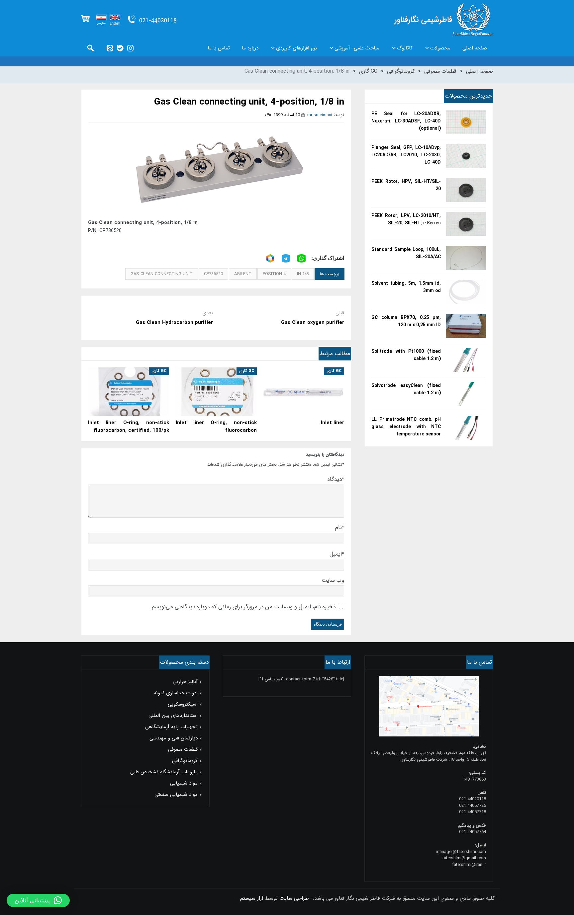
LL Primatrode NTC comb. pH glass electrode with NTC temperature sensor (406, 427)
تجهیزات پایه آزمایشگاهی (171, 727)
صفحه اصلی (474, 48)
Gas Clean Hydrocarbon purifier (174, 323)
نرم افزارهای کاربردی (296, 48)
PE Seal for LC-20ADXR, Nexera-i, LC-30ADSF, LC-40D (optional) (406, 121)
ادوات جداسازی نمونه (176, 693)
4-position (274, 273)
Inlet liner (332, 423)
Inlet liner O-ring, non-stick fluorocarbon (216, 426)
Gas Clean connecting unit (162, 273)
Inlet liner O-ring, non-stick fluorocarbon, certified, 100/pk (128, 426)
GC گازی (368, 71)
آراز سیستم (251, 898)
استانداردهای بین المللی (173, 716)
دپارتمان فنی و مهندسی (173, 738)
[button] (38, 900)
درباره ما (250, 48)
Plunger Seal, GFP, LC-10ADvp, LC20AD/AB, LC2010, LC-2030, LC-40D (406, 155)
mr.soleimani (319, 115)
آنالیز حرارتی (185, 682)
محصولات (440, 48)
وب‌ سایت (333, 580)
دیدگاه (336, 479)
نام (339, 527)
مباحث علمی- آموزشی (357, 48)
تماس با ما (219, 48)
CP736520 (213, 273)
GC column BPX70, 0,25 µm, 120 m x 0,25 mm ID (406, 321)
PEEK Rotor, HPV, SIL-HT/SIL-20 (406, 185)
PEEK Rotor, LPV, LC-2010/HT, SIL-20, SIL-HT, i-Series (406, 219)
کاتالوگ (405, 48)
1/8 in (303, 273)
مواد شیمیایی (184, 783)
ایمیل (337, 554)
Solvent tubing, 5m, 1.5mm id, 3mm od (406, 287)
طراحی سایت (294, 898)
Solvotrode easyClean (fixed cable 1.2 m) (406, 389)
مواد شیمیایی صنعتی (176, 795)
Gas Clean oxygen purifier (312, 323)
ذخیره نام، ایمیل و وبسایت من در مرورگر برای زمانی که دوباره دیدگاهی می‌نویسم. (242, 606)
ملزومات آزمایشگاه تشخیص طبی (164, 772)
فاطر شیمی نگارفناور (443, 20)
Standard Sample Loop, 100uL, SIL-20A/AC (406, 253)
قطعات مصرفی (440, 71)
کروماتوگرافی (401, 71)
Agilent (242, 273)
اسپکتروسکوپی (183, 704)
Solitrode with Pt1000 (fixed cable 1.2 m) (406, 355)
